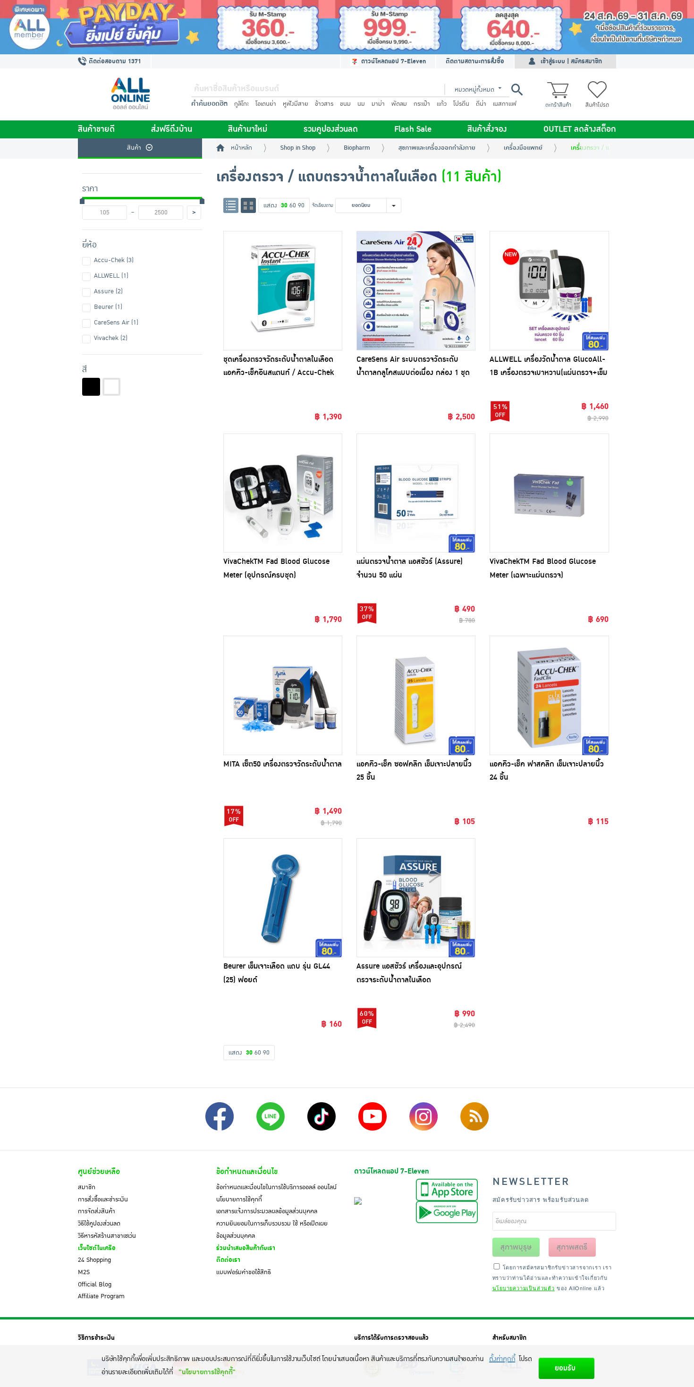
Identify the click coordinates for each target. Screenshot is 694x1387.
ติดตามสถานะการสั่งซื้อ (475, 61)
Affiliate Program (101, 1296)
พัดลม (399, 104)
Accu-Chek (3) (114, 260)
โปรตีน (461, 104)
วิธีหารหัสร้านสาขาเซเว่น (107, 1236)
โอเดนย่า (265, 104)
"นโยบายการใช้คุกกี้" (207, 1372)
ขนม (345, 104)
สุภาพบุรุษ (516, 1247)
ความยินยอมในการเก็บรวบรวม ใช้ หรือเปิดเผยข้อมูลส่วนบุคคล (272, 1230)
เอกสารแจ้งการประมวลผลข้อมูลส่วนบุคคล (266, 1211)
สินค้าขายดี (96, 129)
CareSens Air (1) (116, 322)
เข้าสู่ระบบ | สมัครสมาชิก (571, 61)
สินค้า (134, 148)
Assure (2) (108, 291)
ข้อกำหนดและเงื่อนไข (247, 1171)
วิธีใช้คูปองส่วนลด (99, 1223)
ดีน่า (481, 104)
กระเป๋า (422, 104)
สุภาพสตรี (572, 1247)
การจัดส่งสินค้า (96, 1211)
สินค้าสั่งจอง (487, 129)
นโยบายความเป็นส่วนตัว (523, 1288)
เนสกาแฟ (504, 104)
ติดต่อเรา (228, 1260)
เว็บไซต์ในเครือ (97, 1248)
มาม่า (378, 104)
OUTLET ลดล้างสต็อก (579, 129)
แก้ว (442, 104)
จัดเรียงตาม (322, 205)
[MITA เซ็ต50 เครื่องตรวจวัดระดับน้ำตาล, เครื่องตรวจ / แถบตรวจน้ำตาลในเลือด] (282, 695)
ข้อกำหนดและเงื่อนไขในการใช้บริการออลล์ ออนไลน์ (276, 1187)
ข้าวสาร (324, 104)
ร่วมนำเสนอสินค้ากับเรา (245, 1248)
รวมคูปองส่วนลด (331, 129)
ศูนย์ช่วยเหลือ (99, 1171)
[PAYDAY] (347, 27)
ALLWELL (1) (111, 276)
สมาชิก (86, 1187)
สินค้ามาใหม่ (247, 129)
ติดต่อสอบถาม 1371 (114, 61)
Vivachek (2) (110, 338)
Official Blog (94, 1284)
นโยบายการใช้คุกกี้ (239, 1199)
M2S (84, 1272)
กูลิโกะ (241, 104)
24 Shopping (94, 1260)
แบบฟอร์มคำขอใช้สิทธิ (243, 1272)
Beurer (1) (108, 307)
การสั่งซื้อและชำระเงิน (103, 1199)
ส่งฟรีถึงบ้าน (171, 129)
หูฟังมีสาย (295, 104)
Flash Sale (413, 129)
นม (361, 104)
